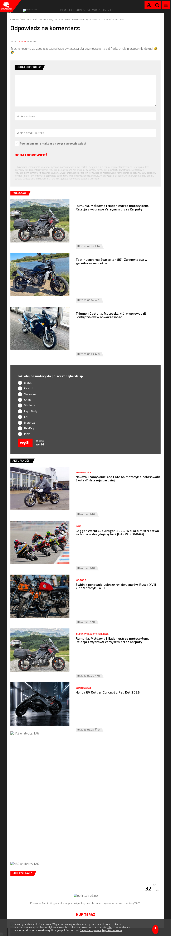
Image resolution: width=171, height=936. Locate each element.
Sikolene (29, 405)
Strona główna (18, 20)
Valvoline (30, 394)
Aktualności (46, 20)
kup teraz (85, 915)
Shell (27, 400)
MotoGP (81, 580)
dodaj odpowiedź (31, 155)
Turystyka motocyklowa (92, 634)
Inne (78, 526)
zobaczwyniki (39, 442)
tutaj (109, 927)
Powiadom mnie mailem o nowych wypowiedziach (53, 143)
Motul (27, 383)
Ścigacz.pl (6, 6)
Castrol (28, 388)
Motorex (29, 422)
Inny (27, 434)
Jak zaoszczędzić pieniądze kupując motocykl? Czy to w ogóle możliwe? (89, 20)
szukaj (157, 6)
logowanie (149, 6)
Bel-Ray (29, 428)
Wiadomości (33, 20)
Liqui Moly (30, 411)
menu (166, 5)
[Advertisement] (85, 802)
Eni (26, 417)
